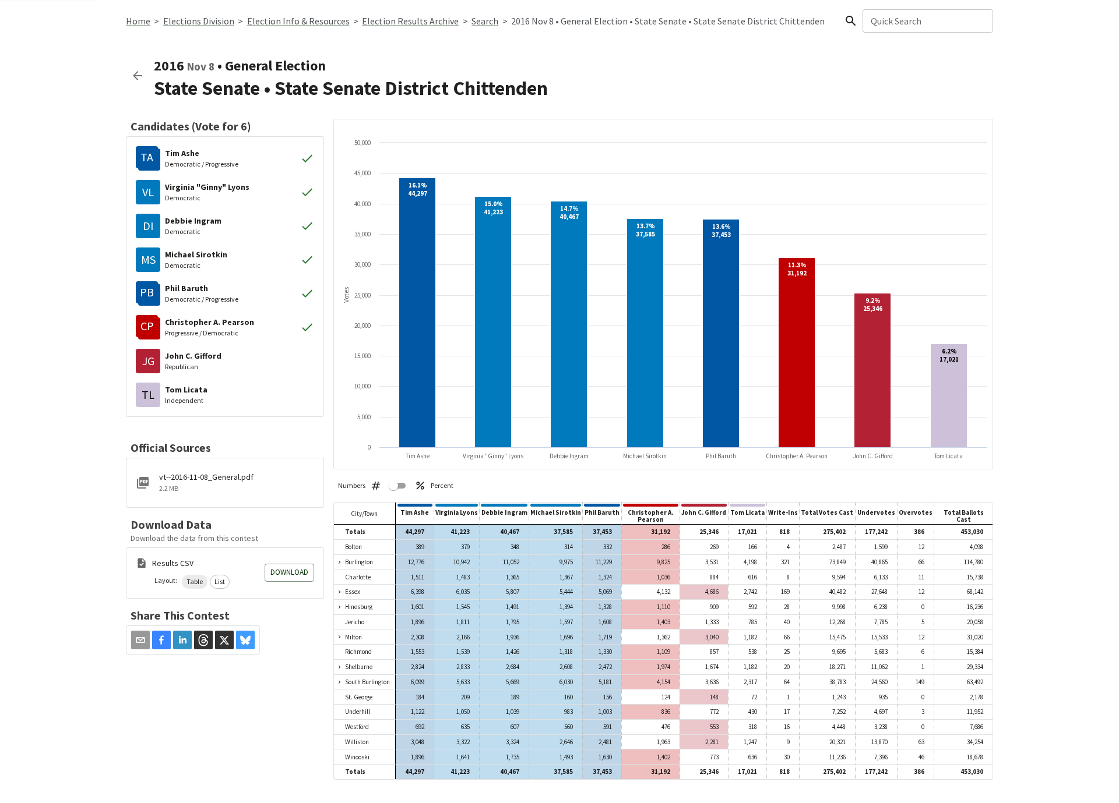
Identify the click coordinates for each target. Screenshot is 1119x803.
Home (138, 21)
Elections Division (198, 21)
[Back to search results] (137, 75)
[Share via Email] (140, 640)
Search (484, 21)
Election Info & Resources (298, 21)
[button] (194, 582)
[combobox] (927, 21)
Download (289, 572)
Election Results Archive (410, 21)
